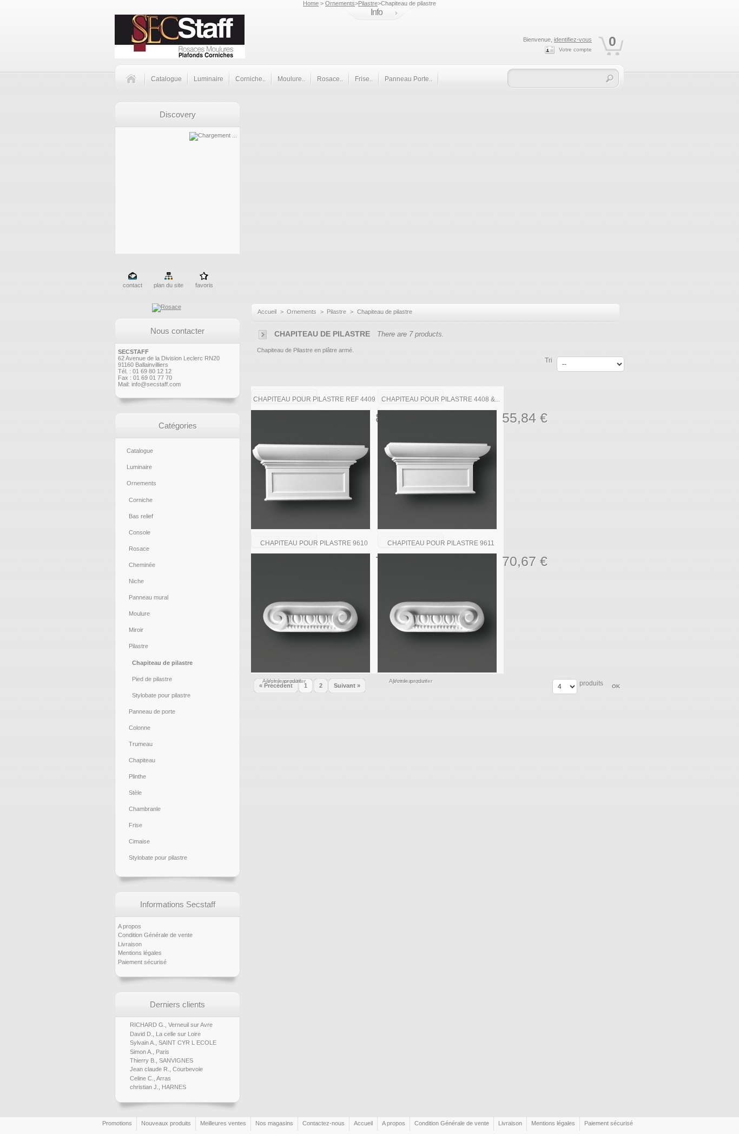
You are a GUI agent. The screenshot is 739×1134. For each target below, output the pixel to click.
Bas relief (141, 516)
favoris (204, 285)
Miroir (136, 630)
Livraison (130, 944)
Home (311, 3)
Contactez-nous (323, 1123)
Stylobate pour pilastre (161, 695)
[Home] (135, 85)
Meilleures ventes (223, 1123)
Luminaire (208, 79)
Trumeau (141, 744)
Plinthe (137, 776)
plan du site (168, 285)
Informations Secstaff (177, 904)
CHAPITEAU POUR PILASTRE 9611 (440, 543)
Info (376, 12)
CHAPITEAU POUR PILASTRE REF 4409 (314, 399)
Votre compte (575, 49)
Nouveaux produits (166, 1123)
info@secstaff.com (156, 384)
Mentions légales (140, 953)
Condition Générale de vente (155, 935)
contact (132, 285)
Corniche (141, 500)
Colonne (139, 727)
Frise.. (364, 79)
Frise (135, 825)
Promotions (117, 1123)
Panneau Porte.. (408, 79)
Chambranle (145, 809)
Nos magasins (274, 1123)
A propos (129, 926)
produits (591, 683)
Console (139, 532)
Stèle (135, 792)
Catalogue (166, 79)
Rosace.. (330, 79)
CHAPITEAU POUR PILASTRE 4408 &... (440, 399)
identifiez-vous (573, 39)
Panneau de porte (152, 711)
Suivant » (347, 685)
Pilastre (368, 3)
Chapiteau (142, 760)
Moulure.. (291, 79)
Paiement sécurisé (142, 962)
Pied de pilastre (152, 679)
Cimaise (139, 841)
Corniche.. (250, 79)
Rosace (139, 548)
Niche (136, 581)
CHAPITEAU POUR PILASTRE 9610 (314, 543)
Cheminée (142, 565)
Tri (548, 360)
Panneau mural (148, 597)
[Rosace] (166, 307)
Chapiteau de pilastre (162, 663)
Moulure (139, 613)
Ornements (340, 3)
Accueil (267, 311)
